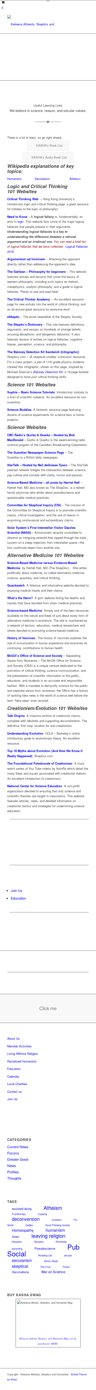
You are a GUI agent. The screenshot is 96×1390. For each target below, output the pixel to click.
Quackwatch (16, 585)
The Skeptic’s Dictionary (24, 324)
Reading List (45, 1255)
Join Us (16, 890)
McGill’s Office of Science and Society (34, 655)
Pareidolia (61, 1241)
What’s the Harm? (20, 598)
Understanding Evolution (25, 733)
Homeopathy (23, 1230)
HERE (54, 1343)
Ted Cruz (45, 1267)
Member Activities (19, 1046)
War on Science (53, 1271)
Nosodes (17, 1241)
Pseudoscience (44, 1248)
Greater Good (17, 1159)
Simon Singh (51, 1261)
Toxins (66, 1267)
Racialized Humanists (22, 1061)
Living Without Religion (22, 1053)
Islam (15, 1236)
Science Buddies (19, 409)
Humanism (14, 178)
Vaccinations (20, 1272)
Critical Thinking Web (22, 199)
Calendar (13, 1076)
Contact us (14, 1091)
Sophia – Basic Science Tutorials (31, 392)
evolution (57, 1219)
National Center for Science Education (34, 786)
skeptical (20, 1266)
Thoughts (14, 1178)
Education (18, 898)
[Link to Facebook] (85, 1384)
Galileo (29, 1225)
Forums (13, 1152)
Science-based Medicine (24, 610)
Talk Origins (16, 715)
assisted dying (21, 1208)
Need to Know (17, 216)
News (11, 1165)
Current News (17, 1146)
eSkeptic (13, 316)
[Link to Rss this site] (78, 1384)
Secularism (42, 178)
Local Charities (17, 1084)
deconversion (26, 1218)
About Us (13, 1038)
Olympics (39, 1241)
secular (68, 1255)
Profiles (13, 1171)
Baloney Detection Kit (48, 372)
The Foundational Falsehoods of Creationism (39, 763)
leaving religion (48, 1235)
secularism (22, 1260)
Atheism (75, 178)
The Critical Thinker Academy (28, 299)
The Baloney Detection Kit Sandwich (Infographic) (43, 352)
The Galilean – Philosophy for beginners (36, 271)
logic (20, 221)
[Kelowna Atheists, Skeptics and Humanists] (39, 24)
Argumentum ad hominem (26, 259)
